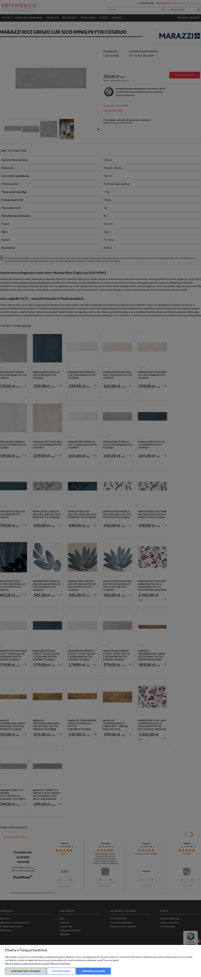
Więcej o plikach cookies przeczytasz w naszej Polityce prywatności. (38, 963)
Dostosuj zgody (61, 971)
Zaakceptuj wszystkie (93, 971)
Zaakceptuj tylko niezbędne (26, 971)
